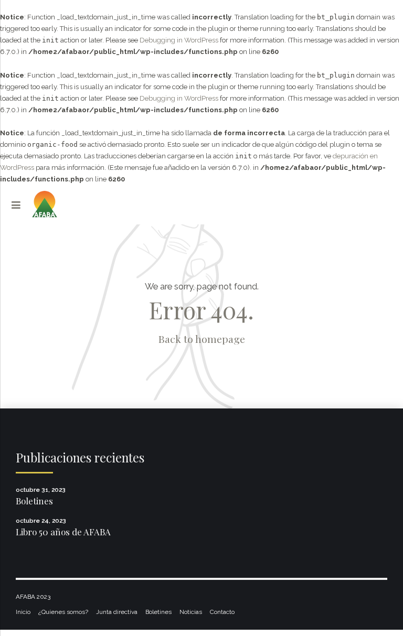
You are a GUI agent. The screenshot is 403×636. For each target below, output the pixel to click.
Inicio (23, 612)
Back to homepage (201, 339)
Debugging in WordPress (179, 40)
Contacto (222, 612)
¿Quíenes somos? (63, 612)
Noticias (190, 612)
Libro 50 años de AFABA (63, 531)
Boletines (34, 500)
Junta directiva (116, 612)
